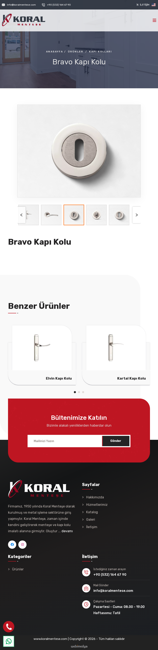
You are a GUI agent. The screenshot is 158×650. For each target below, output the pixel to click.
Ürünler (18, 569)
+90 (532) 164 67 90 (59, 4)
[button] (75, 392)
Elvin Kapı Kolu (59, 378)
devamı (67, 531)
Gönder (115, 441)
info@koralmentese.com (21, 4)
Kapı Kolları (100, 51)
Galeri (90, 519)
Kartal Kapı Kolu (131, 378)
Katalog (92, 512)
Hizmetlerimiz (97, 505)
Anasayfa (54, 51)
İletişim (144, 4)
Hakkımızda (95, 497)
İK (138, 4)
